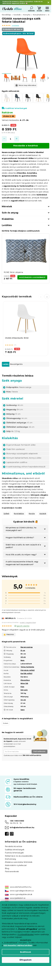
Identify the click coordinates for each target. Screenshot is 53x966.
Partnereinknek (12, 871)
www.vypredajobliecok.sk (21, 894)
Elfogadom (26, 960)
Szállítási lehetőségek (16, 108)
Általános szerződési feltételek (18, 862)
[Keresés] (31, 8)
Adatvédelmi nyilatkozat (16, 865)
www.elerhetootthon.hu (20, 887)
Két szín (24, 690)
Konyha (32, 513)
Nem (23, 660)
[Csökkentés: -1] (4, 139)
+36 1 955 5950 (17, 821)
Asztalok (42, 513)
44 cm (23, 700)
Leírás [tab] (6, 364)
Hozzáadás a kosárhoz (25, 145)
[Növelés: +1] (16, 139)
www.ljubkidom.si (17, 898)
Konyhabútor (19, 513)
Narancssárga (27, 647)
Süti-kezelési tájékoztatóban (17, 945)
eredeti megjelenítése (27, 622)
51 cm (23, 650)
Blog (7, 868)
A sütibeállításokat (26, 934)
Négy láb (24, 683)
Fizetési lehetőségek (14, 853)
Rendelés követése (13, 846)
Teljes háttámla (27, 667)
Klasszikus (25, 680)
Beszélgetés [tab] (16, 364)
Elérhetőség (10, 859)
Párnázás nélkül (28, 670)
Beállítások (25, 952)
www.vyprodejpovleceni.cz (22, 891)
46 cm (23, 657)
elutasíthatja (25, 940)
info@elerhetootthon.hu (22, 827)
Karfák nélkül (26, 673)
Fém (22, 687)
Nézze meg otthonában (27, 85)
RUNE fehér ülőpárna (13, 272)
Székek (6, 513)
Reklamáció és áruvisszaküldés (19, 856)
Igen (23, 710)
